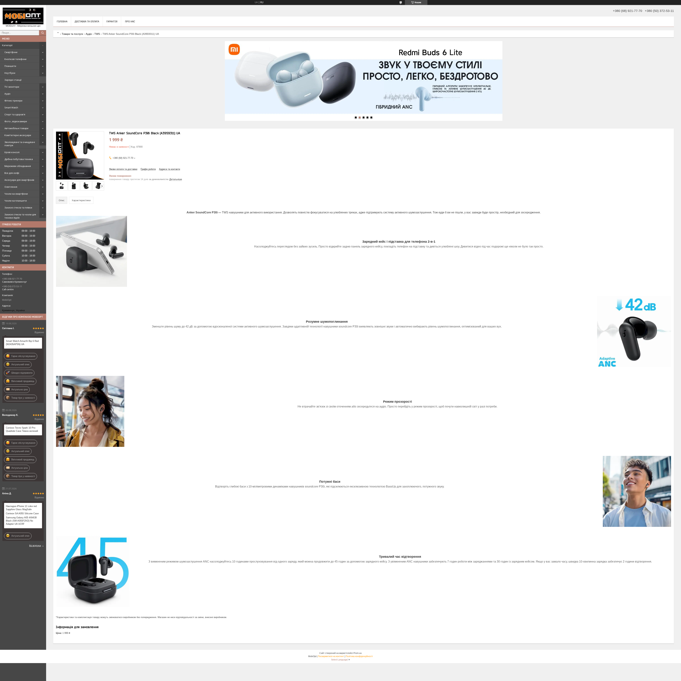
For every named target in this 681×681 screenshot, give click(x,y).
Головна (62, 21)
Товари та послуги (72, 33)
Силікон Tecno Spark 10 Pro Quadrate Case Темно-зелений (22, 429)
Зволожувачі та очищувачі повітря (19, 143)
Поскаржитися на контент (331, 656)
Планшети (10, 66)
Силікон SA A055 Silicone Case (22, 513)
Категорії (7, 45)
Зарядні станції (12, 79)
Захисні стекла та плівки (18, 207)
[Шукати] (42, 32)
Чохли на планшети (15, 200)
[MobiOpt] (23, 16)
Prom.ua (357, 653)
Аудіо (7, 93)
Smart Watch (11, 107)
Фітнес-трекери (13, 100)
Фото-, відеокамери (15, 121)
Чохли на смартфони (16, 193)
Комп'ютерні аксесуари (17, 135)
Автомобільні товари (16, 128)
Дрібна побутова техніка (18, 159)
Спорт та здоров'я (14, 114)
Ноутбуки (9, 73)
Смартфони (10, 52)
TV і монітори (11, 86)
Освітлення (10, 186)
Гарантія (111, 21)
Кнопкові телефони (15, 59)
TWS (97, 33)
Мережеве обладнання (17, 166)
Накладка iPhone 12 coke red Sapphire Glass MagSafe (21, 508)
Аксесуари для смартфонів (19, 179)
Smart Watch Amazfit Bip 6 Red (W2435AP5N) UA (22, 343)
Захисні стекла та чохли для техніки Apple (20, 216)
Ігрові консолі (12, 152)
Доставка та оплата (87, 21)
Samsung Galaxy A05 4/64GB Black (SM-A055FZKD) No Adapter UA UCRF (21, 520)
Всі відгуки (35, 545)
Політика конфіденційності (359, 656)
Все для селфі (11, 173)
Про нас (130, 21)
